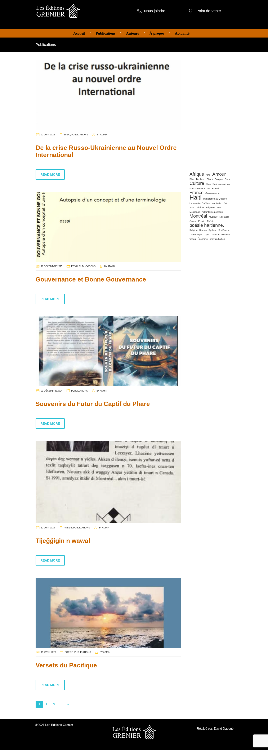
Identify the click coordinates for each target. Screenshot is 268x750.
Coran (228, 179)
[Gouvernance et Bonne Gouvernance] (108, 226)
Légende (210, 207)
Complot (219, 179)
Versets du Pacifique (66, 665)
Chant (210, 179)
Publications (106, 33)
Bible (191, 179)
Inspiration (217, 203)
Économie (203, 239)
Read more (50, 174)
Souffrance (223, 230)
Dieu (208, 184)
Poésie (68, 527)
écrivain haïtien (217, 239)
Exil (208, 188)
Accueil (79, 33)
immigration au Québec (215, 198)
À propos (156, 33)
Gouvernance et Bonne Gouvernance (91, 279)
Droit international (221, 184)
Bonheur (200, 179)
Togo (206, 234)
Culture (196, 183)
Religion (193, 230)
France (196, 193)
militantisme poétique (212, 212)
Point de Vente (208, 11)
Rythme (212, 230)
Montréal (198, 216)
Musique (213, 216)
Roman (203, 230)
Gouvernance (212, 193)
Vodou (192, 239)
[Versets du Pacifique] (108, 612)
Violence (225, 234)
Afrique (196, 174)
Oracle (192, 221)
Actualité (182, 33)
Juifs (191, 207)
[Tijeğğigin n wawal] (108, 481)
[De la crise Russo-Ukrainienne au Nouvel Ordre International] (108, 95)
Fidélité (215, 188)
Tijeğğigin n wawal (63, 540)
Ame (208, 175)
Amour (219, 174)
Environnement (197, 188)
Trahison (214, 234)
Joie (226, 203)
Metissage (194, 212)
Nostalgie (224, 216)
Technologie (195, 234)
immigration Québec (199, 203)
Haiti (195, 197)
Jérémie (200, 207)
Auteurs (132, 33)
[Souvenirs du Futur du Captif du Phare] (108, 351)
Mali (219, 207)
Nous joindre (154, 11)
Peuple (201, 221)
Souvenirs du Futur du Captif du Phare (93, 403)
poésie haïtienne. (206, 225)
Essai (67, 134)
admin (103, 134)
